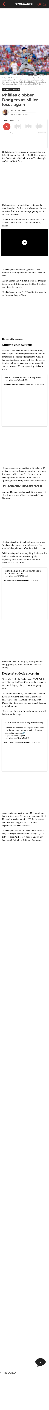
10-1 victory (24, 158)
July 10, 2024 (35, 742)
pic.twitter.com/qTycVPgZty (16, 380)
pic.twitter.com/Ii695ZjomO (16, 576)
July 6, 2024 (33, 580)
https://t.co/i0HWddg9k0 (15, 735)
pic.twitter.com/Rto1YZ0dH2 (17, 738)
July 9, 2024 (39, 384)
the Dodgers (8, 158)
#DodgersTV (29, 727)
